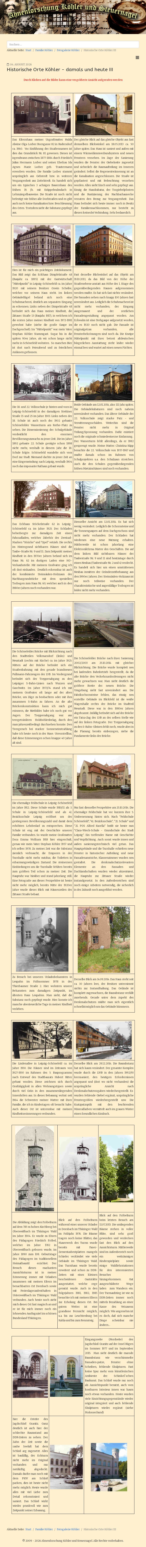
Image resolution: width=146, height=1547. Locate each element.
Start (28, 50)
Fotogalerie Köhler (68, 50)
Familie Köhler (44, 50)
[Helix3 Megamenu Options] (137, 58)
